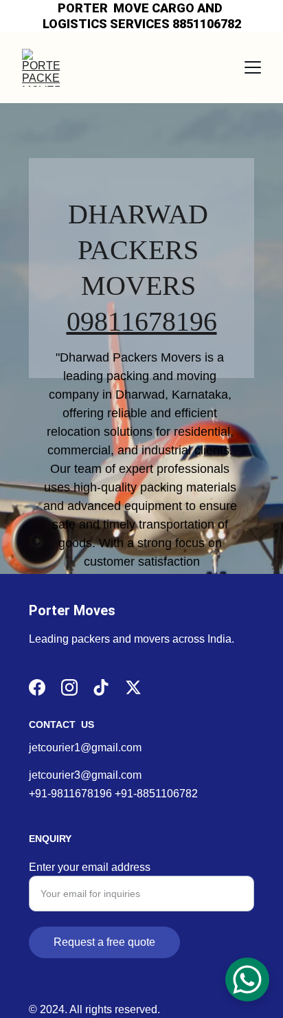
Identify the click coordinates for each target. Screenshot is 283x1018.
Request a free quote (104, 942)
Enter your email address (89, 867)
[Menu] (253, 67)
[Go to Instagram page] (69, 687)
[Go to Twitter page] (133, 687)
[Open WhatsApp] (247, 980)
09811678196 (142, 321)
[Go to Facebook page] (37, 687)
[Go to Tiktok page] (101, 687)
